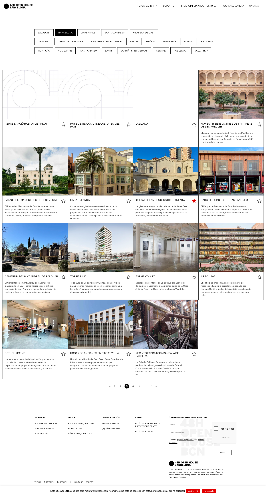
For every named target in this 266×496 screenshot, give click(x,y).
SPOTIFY (89, 482)
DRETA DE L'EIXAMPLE (70, 41)
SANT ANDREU (88, 50)
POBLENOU (180, 50)
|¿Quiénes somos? (111, 429)
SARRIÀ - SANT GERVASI (134, 50)
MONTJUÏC (44, 50)
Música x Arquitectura (80, 434)
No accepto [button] (209, 491)
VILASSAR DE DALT (144, 32)
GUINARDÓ (169, 41)
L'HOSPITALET (89, 32)
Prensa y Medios (110, 423)
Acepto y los (187, 441)
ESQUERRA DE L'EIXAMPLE (106, 41)
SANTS (109, 50)
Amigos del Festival (44, 429)
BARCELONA (65, 32)
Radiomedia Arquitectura (81, 423)
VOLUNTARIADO (41, 434)
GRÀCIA (150, 41)
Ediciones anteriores (45, 423)
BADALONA (44, 32)
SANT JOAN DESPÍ (115, 32)
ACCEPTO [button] (193, 491)
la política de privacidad (185, 439)
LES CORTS (206, 41)
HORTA (188, 41)
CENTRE (161, 50)
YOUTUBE (78, 482)
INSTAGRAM (49, 482)
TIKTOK (37, 482)
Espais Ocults (75, 429)
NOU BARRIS (65, 50)
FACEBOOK (62, 482)
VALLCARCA (201, 50)
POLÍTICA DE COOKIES (145, 431)
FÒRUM (134, 41)
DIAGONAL (44, 41)
